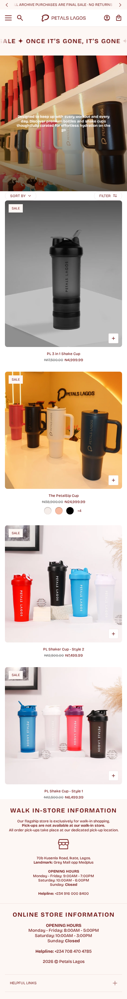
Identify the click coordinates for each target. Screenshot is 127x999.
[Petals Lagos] (64, 18)
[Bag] (118, 17)
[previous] (6, 5)
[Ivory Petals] (47, 510)
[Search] (20, 17)
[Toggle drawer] (8, 17)
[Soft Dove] (59, 510)
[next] (120, 5)
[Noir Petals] (70, 510)
